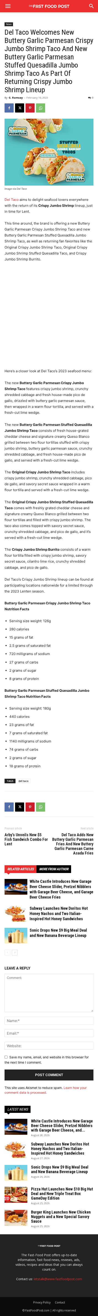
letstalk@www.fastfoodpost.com (58, 1279)
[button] (91, 6)
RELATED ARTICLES (20, 869)
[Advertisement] (49, 317)
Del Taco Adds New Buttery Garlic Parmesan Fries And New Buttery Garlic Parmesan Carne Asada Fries (72, 844)
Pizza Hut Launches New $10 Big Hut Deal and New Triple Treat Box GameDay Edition (62, 1194)
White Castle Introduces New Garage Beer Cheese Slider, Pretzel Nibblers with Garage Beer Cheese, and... (62, 1125)
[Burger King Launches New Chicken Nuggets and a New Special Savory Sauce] (16, 1218)
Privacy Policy (42, 1302)
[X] (19, 108)
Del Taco (12, 199)
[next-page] (15, 952)
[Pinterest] (30, 108)
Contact (60, 1302)
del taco (23, 781)
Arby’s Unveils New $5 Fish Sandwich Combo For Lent (26, 839)
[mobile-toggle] (7, 6)
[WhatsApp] (40, 108)
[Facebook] (9, 108)
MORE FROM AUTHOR (53, 869)
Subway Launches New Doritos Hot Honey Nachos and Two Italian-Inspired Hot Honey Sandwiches (59, 913)
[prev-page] (7, 952)
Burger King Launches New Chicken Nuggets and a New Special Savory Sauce (61, 1217)
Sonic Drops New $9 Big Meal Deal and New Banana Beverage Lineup (59, 1169)
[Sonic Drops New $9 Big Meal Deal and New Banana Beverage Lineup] (16, 936)
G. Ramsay (16, 97)
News (9, 24)
